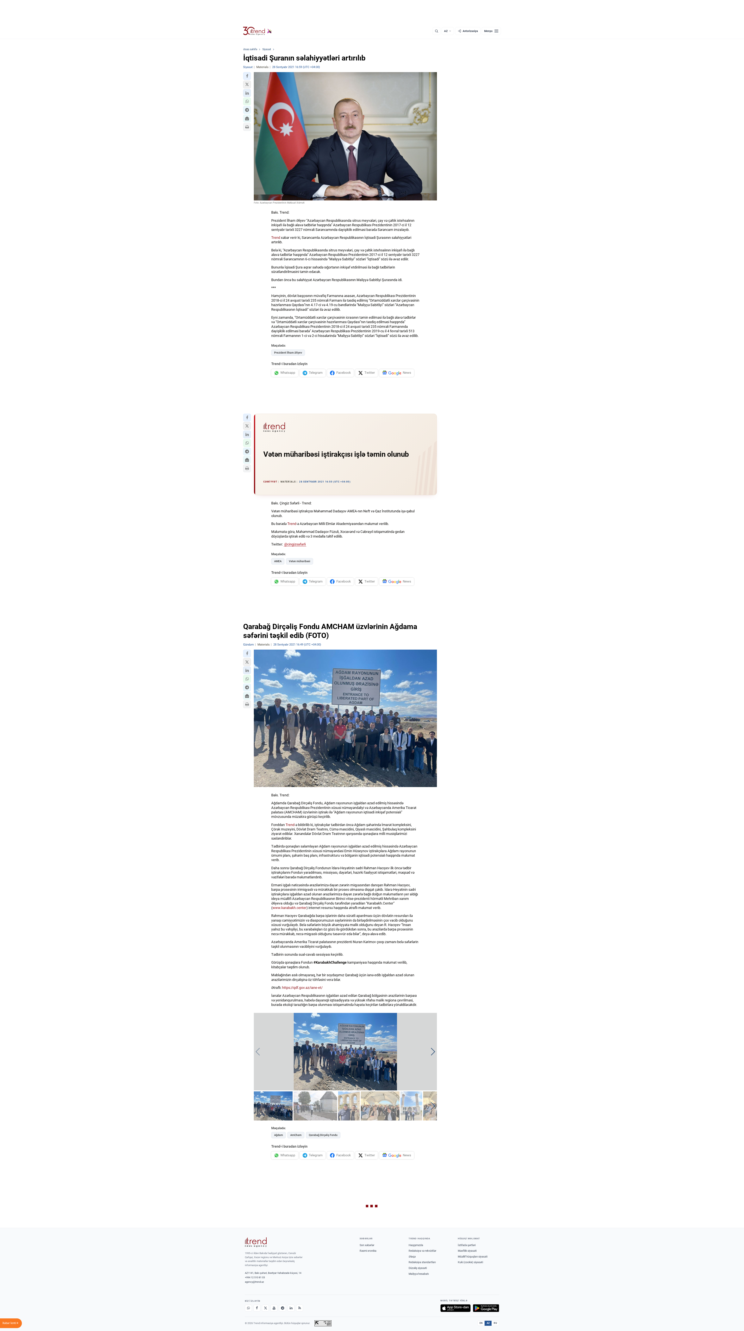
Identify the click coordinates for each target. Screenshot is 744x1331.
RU (495, 1323)
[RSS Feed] (299, 1308)
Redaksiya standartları (422, 1262)
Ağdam (278, 1135)
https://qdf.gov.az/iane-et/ (302, 988)
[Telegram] (282, 1308)
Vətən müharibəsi (299, 561)
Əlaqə (412, 1256)
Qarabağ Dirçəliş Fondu (323, 1135)
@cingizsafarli (295, 544)
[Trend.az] (257, 31)
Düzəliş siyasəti (418, 1268)
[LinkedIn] (291, 1308)
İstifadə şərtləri (467, 1245)
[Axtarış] (436, 31)
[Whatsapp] (248, 1308)
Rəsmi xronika (368, 1250)
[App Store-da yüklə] (455, 1308)
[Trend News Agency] (256, 1242)
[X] (265, 1308)
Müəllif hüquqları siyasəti (472, 1256)
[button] (247, 76)
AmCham (295, 1135)
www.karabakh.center (289, 908)
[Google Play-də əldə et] (486, 1308)
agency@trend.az (254, 1281)
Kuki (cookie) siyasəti (470, 1262)
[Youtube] (273, 1308)
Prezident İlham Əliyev (288, 352)
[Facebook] (256, 1308)
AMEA (278, 561)
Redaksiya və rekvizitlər (422, 1250)
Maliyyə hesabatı (419, 1273)
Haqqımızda (416, 1245)
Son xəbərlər (367, 1245)
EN (481, 1323)
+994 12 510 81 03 (255, 1277)
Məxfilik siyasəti (467, 1250)
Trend (275, 238)
